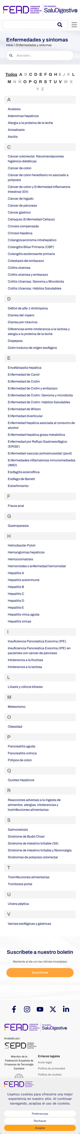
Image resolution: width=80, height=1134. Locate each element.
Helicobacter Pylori (21, 545)
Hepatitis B (16, 587)
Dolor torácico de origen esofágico (32, 347)
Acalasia (14, 109)
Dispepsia (15, 341)
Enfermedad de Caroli (24, 374)
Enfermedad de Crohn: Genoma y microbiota (40, 395)
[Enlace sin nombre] (40, 9)
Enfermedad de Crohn (24, 381)
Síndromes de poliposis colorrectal (33, 857)
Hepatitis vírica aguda (23, 614)
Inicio (9, 45)
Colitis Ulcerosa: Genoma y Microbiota (36, 281)
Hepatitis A (16, 573)
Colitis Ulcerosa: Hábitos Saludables (34, 288)
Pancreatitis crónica (22, 753)
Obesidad (15, 726)
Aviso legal (45, 1062)
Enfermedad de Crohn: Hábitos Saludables (39, 402)
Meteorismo (16, 706)
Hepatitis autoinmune (23, 580)
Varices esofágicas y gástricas (29, 923)
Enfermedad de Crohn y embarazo (32, 388)
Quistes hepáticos (21, 780)
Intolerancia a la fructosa (25, 660)
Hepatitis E (16, 607)
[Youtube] (40, 1009)
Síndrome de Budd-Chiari (26, 836)
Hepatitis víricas (19, 621)
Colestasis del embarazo (26, 260)
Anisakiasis (16, 129)
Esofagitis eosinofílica (24, 472)
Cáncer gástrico (19, 212)
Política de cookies (50, 1074)
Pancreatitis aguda (21, 746)
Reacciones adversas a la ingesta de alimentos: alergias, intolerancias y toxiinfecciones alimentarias (34, 804)
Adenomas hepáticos (23, 116)
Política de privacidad (51, 1068)
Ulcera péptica (18, 903)
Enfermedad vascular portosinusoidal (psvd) (40, 453)
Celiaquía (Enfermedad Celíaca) (31, 219)
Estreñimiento (18, 486)
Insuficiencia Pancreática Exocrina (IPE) (37, 641)
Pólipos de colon (20, 760)
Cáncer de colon (19, 168)
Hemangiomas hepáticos (26, 552)
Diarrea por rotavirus (22, 322)
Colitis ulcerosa (19, 267)
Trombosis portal (20, 884)
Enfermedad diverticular (25, 416)
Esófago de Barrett (21, 479)
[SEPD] (20, 1045)
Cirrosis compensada (23, 226)
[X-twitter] (52, 1009)
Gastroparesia (18, 525)
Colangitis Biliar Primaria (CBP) (31, 247)
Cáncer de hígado (20, 198)
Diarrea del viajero (21, 315)
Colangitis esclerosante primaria (31, 254)
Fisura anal (16, 505)
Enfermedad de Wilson (24, 409)
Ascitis (13, 136)
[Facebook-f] (13, 1009)
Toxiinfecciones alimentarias (28, 877)
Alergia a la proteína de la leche (30, 123)
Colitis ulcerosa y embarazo (28, 274)
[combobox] (29, 24)
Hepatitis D (16, 600)
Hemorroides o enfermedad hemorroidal (37, 566)
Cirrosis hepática (20, 233)
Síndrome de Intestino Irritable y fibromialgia (40, 850)
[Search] (62, 24)
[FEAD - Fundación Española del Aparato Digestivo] (36, 1027)
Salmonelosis (18, 829)
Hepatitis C (16, 593)
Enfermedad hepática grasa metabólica (36, 434)
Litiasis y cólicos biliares (25, 686)
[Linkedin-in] (66, 1009)
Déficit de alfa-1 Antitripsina (28, 308)
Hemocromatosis (20, 559)
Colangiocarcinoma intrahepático (32, 240)
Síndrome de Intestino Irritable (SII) (33, 843)
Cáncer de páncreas (22, 205)
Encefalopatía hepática (24, 367)
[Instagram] (26, 1009)
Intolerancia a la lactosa (25, 667)
